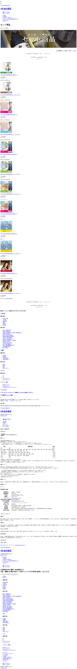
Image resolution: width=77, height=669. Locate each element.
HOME (4, 15)
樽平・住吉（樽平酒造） (8, 335)
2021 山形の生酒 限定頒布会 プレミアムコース (10, 134)
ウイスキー (5, 652)
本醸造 (4, 325)
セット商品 (5, 27)
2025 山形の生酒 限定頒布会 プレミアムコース (10, 293)
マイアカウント (7, 11)
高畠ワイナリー (6, 384)
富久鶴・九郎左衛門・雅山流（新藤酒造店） (12, 332)
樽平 (4, 366)
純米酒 (4, 323)
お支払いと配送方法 (7, 17)
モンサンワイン (6, 385)
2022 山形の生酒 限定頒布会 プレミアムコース (10, 174)
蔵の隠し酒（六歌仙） (8, 342)
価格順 (70, 50)
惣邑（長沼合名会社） (8, 338)
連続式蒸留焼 (6, 359)
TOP (1, 27)
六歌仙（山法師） (7, 605)
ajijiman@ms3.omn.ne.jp (16, 498)
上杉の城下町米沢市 (5, 7)
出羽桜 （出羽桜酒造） (8, 337)
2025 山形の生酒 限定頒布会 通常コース (9, 273)
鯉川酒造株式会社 (7, 346)
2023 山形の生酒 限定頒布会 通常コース (9, 213)
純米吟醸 (5, 321)
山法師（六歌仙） (7, 341)
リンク (4, 21)
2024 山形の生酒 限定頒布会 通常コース (9, 233)
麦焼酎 (4, 356)
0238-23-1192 (4, 415)
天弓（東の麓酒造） (7, 343)
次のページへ (47, 53)
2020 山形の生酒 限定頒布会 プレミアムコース (10, 94)
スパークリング (6, 378)
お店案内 (5, 16)
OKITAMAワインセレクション (9, 387)
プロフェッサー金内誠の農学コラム (10, 18)
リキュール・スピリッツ (8, 653)
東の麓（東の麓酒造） (8, 607)
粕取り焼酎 (5, 357)
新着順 (74, 50)
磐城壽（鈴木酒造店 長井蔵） (9, 340)
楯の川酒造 (5, 347)
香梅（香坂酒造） (7, 331)
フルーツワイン (6, 379)
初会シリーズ (6, 368)
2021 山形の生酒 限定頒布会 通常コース (9, 114)
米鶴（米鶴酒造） (7, 333)
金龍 (4, 364)
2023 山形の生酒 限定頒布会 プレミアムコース (10, 194)
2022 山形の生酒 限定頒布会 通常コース (9, 154)
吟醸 (4, 322)
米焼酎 (4, 355)
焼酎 (4, 613)
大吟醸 (4, 319)
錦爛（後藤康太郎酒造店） (8, 336)
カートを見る (7, 13)
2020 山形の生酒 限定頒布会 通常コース (9, 74)
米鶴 (4, 365)
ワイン (4, 633)
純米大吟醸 (5, 318)
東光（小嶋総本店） (7, 330)
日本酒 (4, 577)
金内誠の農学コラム (7, 658)
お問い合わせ (6, 20)
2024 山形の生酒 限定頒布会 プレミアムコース (10, 253)
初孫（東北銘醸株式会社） (8, 345)
